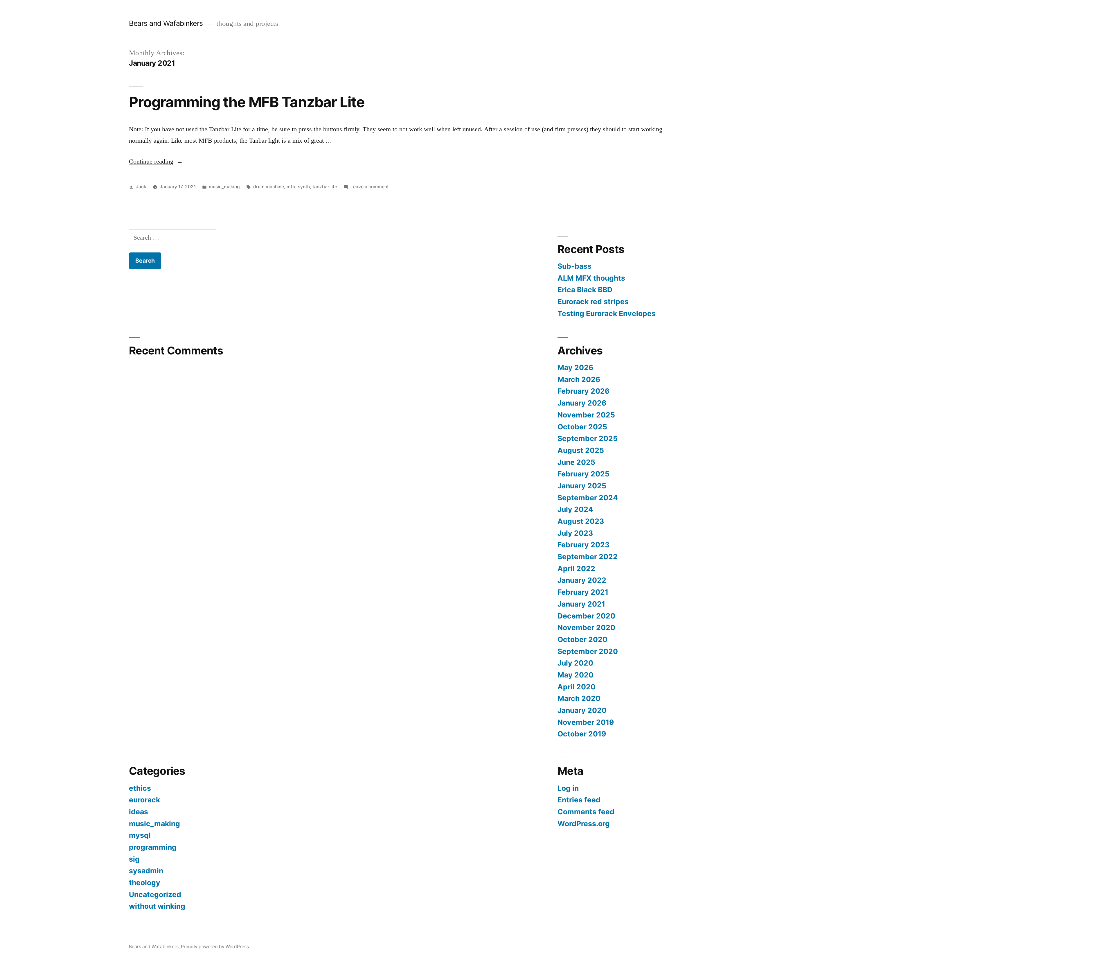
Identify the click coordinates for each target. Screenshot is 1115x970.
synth (304, 186)
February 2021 (583, 592)
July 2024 (575, 509)
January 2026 (582, 403)
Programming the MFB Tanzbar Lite (247, 102)
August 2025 (581, 450)
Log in (568, 788)
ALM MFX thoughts (591, 278)
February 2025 (583, 473)
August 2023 (581, 521)
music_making (224, 186)
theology (144, 882)
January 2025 (582, 485)
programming (153, 847)
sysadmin (146, 870)
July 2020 (575, 663)
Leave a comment (369, 186)
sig (134, 859)
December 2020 (586, 616)
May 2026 (575, 367)
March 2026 (579, 379)
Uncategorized (155, 894)
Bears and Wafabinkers (166, 23)
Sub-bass (574, 266)
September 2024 (588, 497)
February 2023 (583, 544)
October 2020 (582, 639)
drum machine (268, 186)
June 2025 (576, 462)
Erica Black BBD (585, 289)
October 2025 (582, 426)
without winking (157, 906)
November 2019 (586, 722)
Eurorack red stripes (593, 301)
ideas (138, 811)
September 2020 (588, 651)
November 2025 (586, 414)
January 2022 (582, 580)
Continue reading (156, 161)
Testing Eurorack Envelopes (607, 313)
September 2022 (588, 556)
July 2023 (575, 533)
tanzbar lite (324, 186)
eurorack (144, 799)
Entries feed (579, 799)
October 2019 (582, 733)
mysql (140, 835)
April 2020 (577, 686)
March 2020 (579, 698)
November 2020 (586, 627)
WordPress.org (584, 823)
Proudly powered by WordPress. (215, 946)
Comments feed (586, 811)
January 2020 (582, 710)
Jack (141, 186)
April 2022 (576, 568)
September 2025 (588, 438)
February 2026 (583, 391)
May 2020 (576, 674)
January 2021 (581, 604)
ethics (140, 788)
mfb (291, 186)
